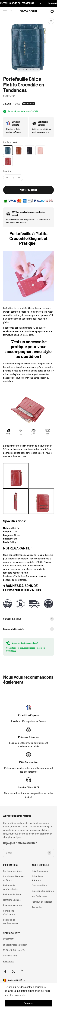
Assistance (8, 961)
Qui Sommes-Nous (12, 871)
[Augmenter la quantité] (19, 178)
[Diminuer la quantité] (7, 178)
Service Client (10, 955)
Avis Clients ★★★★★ (37, 878)
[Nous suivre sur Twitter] (13, 971)
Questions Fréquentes (43, 891)
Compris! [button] (28, 1003)
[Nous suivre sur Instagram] (21, 971)
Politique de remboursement (11, 921)
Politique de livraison (42, 901)
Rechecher (37, 907)
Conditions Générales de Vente (14, 878)
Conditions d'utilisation (9, 912)
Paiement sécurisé (12, 905)
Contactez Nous (39, 885)
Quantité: (7, 171)
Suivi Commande (40, 871)
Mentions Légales (12, 899)
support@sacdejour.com (32, 648)
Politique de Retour (12, 894)
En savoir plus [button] (18, 995)
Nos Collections (39, 896)
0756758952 (11, 651)
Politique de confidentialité (10, 887)
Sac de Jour (9, 95)
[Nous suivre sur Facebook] (5, 971)
